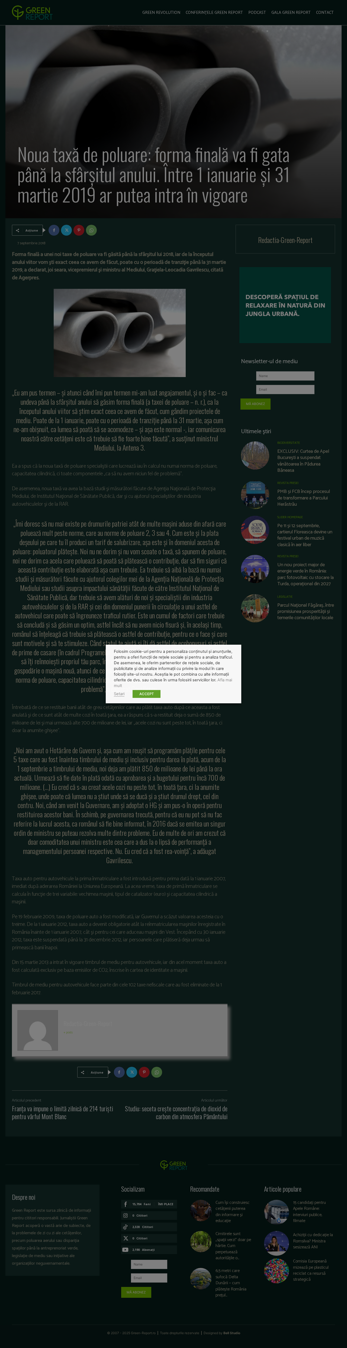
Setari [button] (119, 693)
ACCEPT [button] (146, 694)
